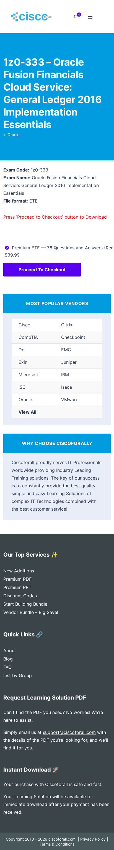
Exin (23, 362)
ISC (22, 387)
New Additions (18, 571)
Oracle (13, 134)
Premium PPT (17, 587)
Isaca (66, 387)
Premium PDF (17, 579)
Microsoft (29, 374)
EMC (66, 349)
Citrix (66, 324)
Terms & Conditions (57, 844)
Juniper (69, 362)
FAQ (7, 667)
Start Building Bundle (25, 604)
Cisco (24, 324)
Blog (8, 659)
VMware (69, 399)
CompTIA (28, 337)
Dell (23, 349)
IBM (65, 374)
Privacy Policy (93, 839)
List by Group (17, 675)
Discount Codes (20, 595)
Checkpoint (73, 337)
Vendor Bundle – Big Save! (30, 612)
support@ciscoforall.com (69, 732)
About (9, 650)
